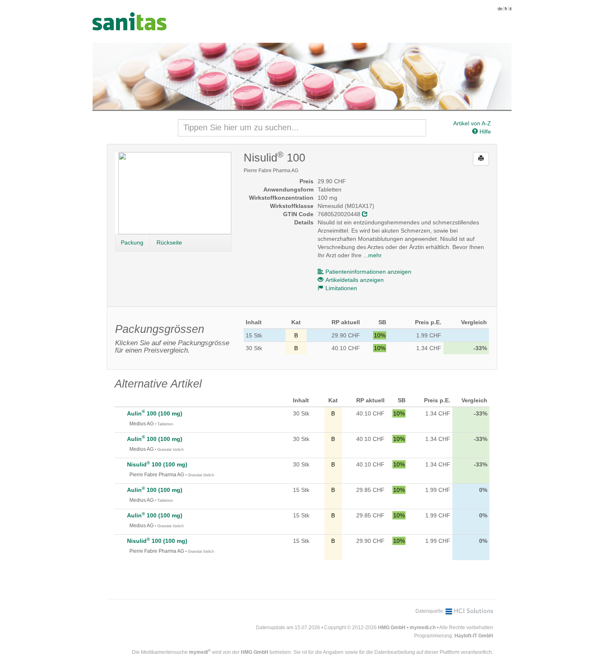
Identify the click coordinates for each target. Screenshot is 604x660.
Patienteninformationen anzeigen (368, 271)
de (500, 8)
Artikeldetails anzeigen (354, 280)
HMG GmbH (392, 627)
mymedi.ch (423, 627)
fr (506, 8)
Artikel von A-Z (472, 123)
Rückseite (169, 242)
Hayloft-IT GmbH (473, 636)
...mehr (372, 255)
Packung (132, 242)
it (510, 8)
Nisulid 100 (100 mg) (157, 464)
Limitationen (341, 288)
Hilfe (484, 131)
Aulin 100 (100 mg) (154, 413)
